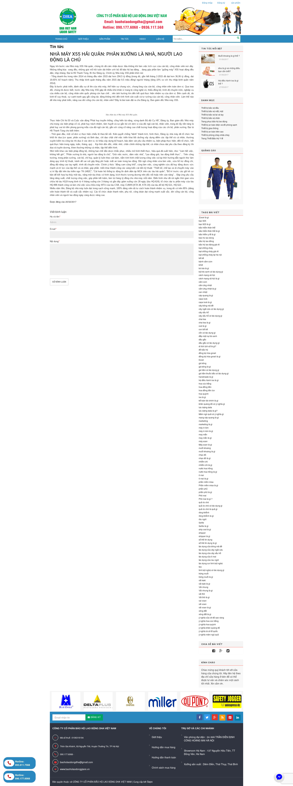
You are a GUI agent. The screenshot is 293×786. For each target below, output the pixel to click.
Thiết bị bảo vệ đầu (210, 107)
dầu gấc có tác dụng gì (209, 342)
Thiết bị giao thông (209, 128)
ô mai (201, 475)
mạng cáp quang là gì (209, 417)
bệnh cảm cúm (205, 261)
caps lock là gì (205, 302)
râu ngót (202, 519)
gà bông (202, 363)
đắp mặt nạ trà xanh (208, 336)
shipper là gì (204, 536)
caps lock (203, 298)
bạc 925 (202, 220)
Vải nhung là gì (206, 590)
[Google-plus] (221, 650)
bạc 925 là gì (205, 224)
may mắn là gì (205, 437)
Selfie (201, 522)
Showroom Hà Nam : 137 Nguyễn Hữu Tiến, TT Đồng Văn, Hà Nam (209, 752)
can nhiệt (203, 291)
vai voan (203, 600)
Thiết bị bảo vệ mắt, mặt (212, 111)
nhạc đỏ (202, 454)
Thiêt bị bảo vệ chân (210, 118)
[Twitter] (228, 650)
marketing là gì (205, 424)
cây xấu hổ (204, 312)
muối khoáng (205, 448)
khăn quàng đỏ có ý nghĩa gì (212, 403)
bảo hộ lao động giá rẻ (209, 244)
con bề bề (203, 329)
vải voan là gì (205, 607)
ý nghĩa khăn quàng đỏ (209, 627)
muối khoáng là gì (207, 451)
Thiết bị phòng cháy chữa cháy (215, 134)
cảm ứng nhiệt (205, 285)
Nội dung (54, 241)
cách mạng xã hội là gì (209, 278)
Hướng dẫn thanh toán (164, 757)
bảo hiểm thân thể (207, 227)
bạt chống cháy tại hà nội (210, 254)
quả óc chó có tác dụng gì (210, 505)
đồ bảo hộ (203, 349)
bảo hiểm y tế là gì (207, 234)
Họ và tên (55, 216)
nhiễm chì (203, 461)
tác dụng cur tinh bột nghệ (211, 563)
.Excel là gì (204, 217)
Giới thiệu (157, 737)
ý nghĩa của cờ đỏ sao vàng (211, 617)
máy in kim (204, 427)
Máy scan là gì (205, 444)
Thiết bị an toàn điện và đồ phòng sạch (219, 124)
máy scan (203, 441)
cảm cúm (203, 281)
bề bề (201, 258)
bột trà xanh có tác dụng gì (211, 271)
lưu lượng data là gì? (208, 410)
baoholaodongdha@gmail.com (76, 762)
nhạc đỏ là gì (205, 458)
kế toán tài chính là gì (208, 400)
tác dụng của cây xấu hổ (210, 553)
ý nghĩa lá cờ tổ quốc (208, 631)
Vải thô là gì (204, 597)
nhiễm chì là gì (205, 464)
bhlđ (201, 264)
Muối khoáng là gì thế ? (229, 55)
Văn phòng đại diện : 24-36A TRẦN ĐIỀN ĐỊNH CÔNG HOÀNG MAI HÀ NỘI (209, 738)
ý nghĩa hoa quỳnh (207, 624)
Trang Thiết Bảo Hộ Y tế (212, 138)
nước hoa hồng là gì (208, 471)
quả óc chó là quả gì (208, 509)
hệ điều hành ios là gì (209, 380)
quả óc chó (204, 502)
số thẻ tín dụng (205, 539)
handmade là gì (206, 376)
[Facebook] (214, 650)
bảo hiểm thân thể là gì (209, 230)
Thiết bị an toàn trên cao (212, 131)
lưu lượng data (205, 407)
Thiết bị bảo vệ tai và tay (212, 114)
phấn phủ (203, 488)
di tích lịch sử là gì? (207, 346)
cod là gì (203, 325)
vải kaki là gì (204, 583)
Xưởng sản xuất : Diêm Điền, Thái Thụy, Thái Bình (211, 764)
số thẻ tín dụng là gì (208, 542)
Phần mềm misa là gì (208, 485)
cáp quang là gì (206, 295)
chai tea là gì (204, 322)
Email (53, 228)
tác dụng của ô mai (207, 556)
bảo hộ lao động (131, 69)
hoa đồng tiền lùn (207, 390)
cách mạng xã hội (207, 275)
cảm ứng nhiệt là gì (207, 288)
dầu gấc (202, 339)
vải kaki (202, 580)
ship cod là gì (205, 529)
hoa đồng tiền (205, 386)
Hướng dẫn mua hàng (163, 747)
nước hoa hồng (206, 468)
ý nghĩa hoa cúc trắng (209, 620)
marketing (203, 420)
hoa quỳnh (204, 393)
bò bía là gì (204, 268)
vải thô (202, 593)
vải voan (203, 604)
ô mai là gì (203, 478)
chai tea (202, 319)
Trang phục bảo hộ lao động (214, 121)
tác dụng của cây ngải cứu (211, 549)
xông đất (203, 610)
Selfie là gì (203, 526)
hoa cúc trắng (205, 383)
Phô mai (202, 495)
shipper (202, 532)
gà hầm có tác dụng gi (209, 369)
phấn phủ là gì (205, 492)
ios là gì (202, 397)
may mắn (203, 434)
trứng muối (204, 573)
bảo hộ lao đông (206, 241)
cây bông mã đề (206, 305)
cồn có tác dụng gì (207, 332)
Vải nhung (203, 587)
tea (200, 566)
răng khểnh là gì (206, 515)
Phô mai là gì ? (205, 498)
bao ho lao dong (206, 237)
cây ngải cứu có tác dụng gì (211, 308)
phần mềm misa (206, 481)
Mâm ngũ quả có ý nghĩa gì (211, 414)
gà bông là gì (205, 366)
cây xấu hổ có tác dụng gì (210, 315)
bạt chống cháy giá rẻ (209, 251)
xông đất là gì (205, 614)
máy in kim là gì (206, 431)
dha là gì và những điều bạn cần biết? (229, 70)
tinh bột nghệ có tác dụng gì (211, 570)
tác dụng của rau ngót (209, 559)
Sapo (150, 781)
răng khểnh (204, 512)
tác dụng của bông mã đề (210, 546)
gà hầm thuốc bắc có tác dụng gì (214, 373)
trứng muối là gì (206, 576)
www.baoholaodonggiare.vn (75, 769)
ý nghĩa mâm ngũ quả (209, 634)
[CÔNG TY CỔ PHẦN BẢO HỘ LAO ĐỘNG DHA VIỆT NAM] (146, 20)
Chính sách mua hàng (163, 767)
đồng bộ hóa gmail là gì (209, 356)
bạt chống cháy (206, 247)
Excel (201, 359)
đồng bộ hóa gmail (207, 353)
